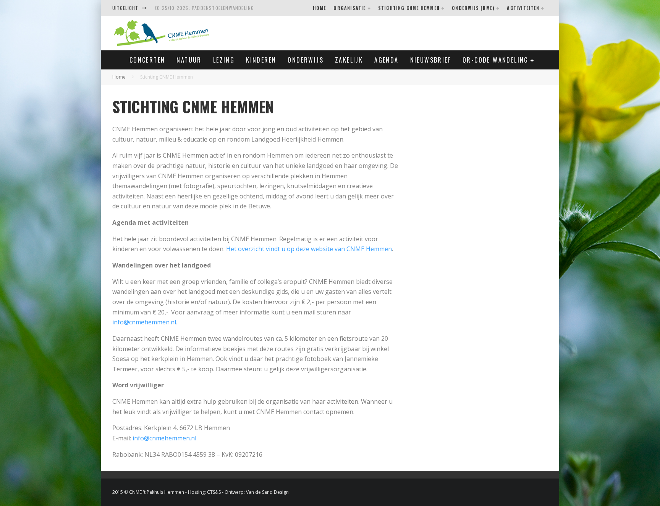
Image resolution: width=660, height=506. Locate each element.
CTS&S (214, 492)
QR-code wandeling (496, 59)
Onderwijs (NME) (473, 8)
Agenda (386, 59)
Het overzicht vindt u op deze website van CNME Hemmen (309, 249)
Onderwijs (306, 59)
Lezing (224, 59)
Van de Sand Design (267, 492)
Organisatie (349, 8)
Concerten (147, 59)
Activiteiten (523, 8)
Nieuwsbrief (430, 59)
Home (319, 8)
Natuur (188, 59)
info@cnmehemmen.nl (144, 322)
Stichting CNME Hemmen (409, 8)
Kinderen (261, 59)
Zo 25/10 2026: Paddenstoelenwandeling (204, 8)
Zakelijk (349, 59)
